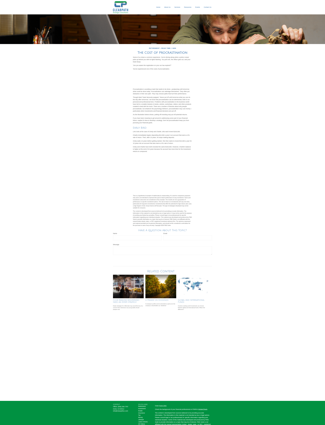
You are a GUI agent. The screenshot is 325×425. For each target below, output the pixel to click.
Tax (139, 415)
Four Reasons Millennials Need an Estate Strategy (126, 301)
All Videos (141, 424)
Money (140, 417)
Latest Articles (143, 422)
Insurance (141, 413)
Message (116, 244)
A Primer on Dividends (156, 300)
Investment (142, 408)
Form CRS (162, 406)
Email (165, 233)
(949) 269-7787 (123, 406)
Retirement (142, 406)
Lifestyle (141, 419)
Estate (140, 411)
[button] (158, 7)
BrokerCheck (202, 409)
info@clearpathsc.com (120, 411)
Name (115, 233)
